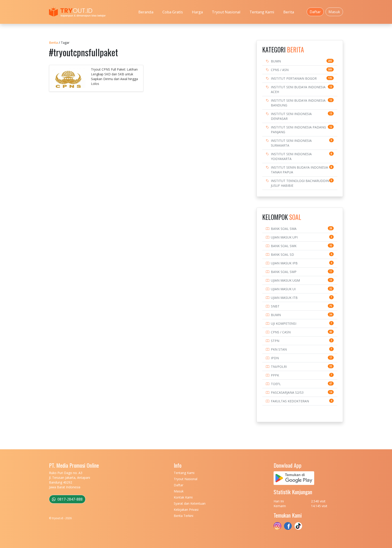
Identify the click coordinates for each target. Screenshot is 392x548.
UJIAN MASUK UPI (284, 237)
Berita (288, 12)
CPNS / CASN (281, 332)
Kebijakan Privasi (186, 509)
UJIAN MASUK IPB (284, 263)
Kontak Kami (183, 497)
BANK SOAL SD (282, 254)
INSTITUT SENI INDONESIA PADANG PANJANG (298, 129)
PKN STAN (279, 349)
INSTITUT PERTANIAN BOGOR (294, 78)
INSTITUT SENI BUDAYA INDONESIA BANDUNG (298, 102)
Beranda (145, 12)
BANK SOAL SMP (283, 272)
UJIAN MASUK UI (283, 289)
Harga (197, 12)
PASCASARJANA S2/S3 (287, 392)
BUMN (276, 61)
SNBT (275, 306)
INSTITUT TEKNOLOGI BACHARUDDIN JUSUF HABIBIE (300, 183)
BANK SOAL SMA (283, 228)
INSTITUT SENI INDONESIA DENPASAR (291, 116)
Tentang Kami (262, 12)
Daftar (315, 11)
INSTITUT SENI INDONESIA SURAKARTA (291, 142)
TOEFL (276, 384)
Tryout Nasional (226, 12)
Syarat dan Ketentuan (190, 503)
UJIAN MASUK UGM (285, 280)
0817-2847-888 (69, 499)
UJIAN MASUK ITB (284, 297)
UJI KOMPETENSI (283, 323)
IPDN (275, 358)
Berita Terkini (183, 516)
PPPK (275, 375)
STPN (275, 341)
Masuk (334, 11)
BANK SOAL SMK (283, 246)
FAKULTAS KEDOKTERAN (290, 401)
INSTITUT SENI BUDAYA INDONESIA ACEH (298, 89)
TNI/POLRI (279, 366)
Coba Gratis (172, 12)
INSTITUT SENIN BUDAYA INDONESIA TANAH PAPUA (299, 169)
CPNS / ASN (280, 70)
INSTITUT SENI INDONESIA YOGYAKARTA (291, 156)
